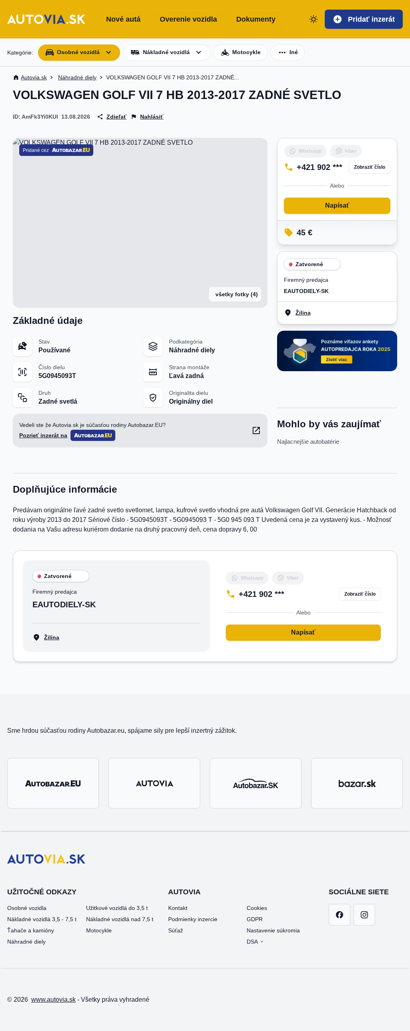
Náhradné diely (26, 941)
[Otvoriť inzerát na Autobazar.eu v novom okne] (256, 430)
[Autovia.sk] (154, 783)
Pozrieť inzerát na (43, 435)
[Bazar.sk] (357, 783)
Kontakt (177, 908)
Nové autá (123, 19)
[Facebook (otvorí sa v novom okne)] (339, 915)
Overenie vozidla (188, 19)
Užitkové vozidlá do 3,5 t (117, 908)
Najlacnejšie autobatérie (308, 441)
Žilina (303, 312)
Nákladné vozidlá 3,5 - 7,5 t (41, 919)
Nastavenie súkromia (273, 930)
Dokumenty (255, 19)
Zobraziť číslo (369, 167)
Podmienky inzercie (192, 919)
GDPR (255, 919)
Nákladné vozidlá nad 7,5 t (119, 919)
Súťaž (175, 930)
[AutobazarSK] (255, 783)
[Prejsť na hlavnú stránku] (46, 19)
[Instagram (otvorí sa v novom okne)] (364, 915)
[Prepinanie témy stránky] (313, 19)
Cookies (257, 908)
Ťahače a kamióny (30, 930)
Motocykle (99, 930)
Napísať (337, 205)
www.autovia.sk (53, 999)
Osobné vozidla (26, 908)
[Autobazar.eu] (53, 783)
